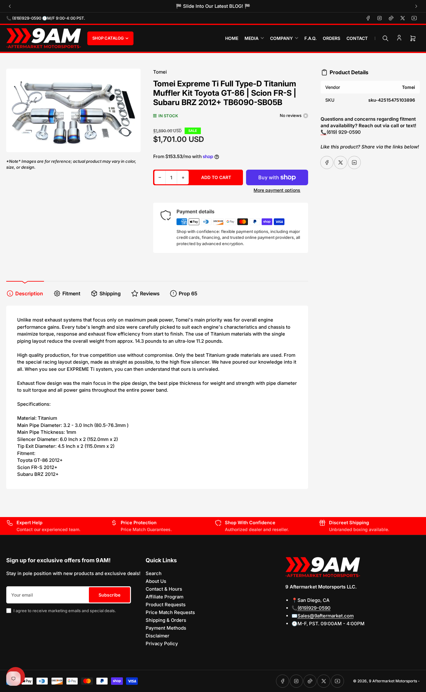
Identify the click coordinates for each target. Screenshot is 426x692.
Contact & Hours (164, 589)
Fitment (71, 293)
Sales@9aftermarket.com (326, 616)
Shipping (110, 293)
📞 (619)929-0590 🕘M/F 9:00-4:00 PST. (45, 18)
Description (29, 293)
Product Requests (166, 604)
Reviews (150, 293)
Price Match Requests (170, 612)
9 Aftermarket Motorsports (393, 681)
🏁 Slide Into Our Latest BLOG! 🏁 (213, 6)
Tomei (160, 72)
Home (231, 38)
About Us (156, 581)
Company (281, 38)
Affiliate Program (164, 597)
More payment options (277, 190)
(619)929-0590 (314, 608)
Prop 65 (188, 293)
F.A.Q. (310, 38)
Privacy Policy (162, 643)
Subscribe (109, 595)
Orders (331, 38)
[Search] (385, 38)
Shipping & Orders (166, 620)
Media (251, 38)
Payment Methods (166, 628)
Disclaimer (157, 636)
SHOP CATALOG (108, 38)
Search (154, 573)
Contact (357, 38)
